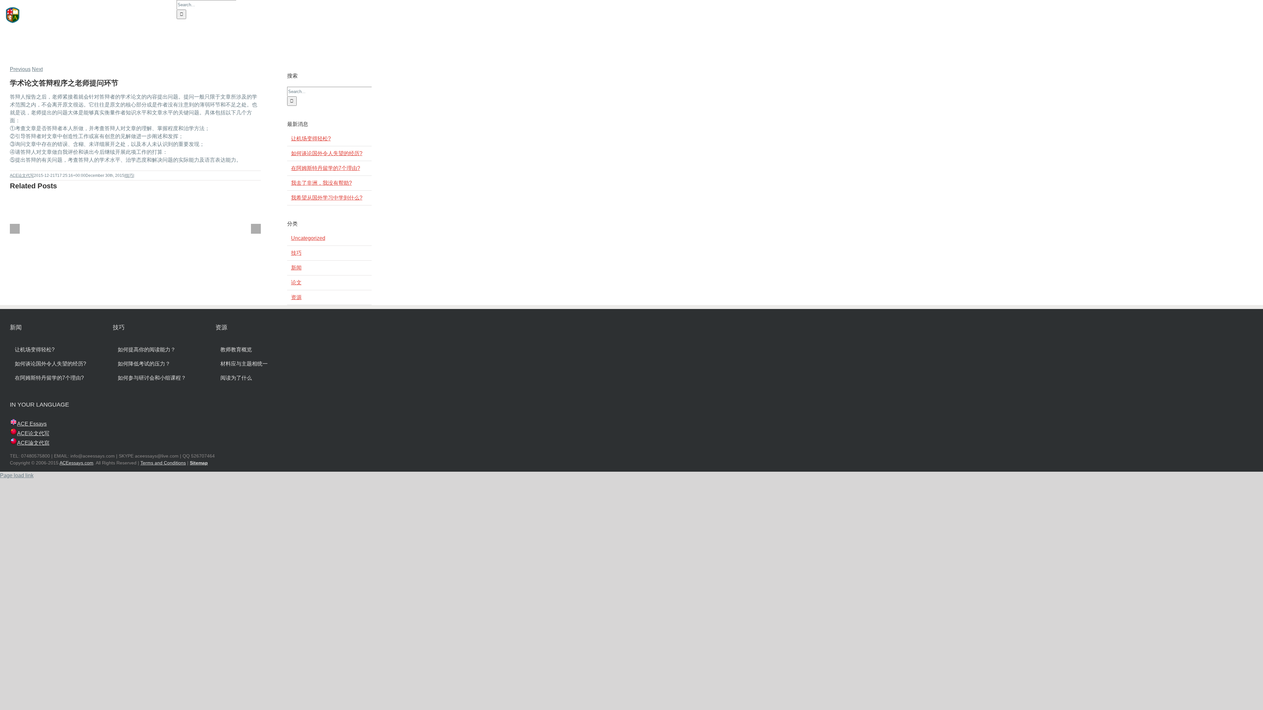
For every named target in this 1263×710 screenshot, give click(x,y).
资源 (296, 297)
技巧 (129, 175)
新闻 (296, 268)
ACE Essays (32, 424)
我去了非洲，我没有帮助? (321, 183)
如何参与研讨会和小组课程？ (152, 378)
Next (37, 69)
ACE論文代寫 (33, 443)
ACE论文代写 (22, 175)
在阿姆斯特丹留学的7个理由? (325, 168)
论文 (296, 282)
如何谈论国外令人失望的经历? (326, 153)
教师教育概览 (236, 349)
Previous (20, 69)
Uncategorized (308, 238)
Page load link (17, 475)
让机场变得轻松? (311, 138)
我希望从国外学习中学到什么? (326, 198)
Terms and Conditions (163, 462)
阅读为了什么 (236, 378)
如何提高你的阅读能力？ (147, 349)
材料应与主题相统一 (244, 364)
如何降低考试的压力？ (144, 364)
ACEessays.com (76, 462)
